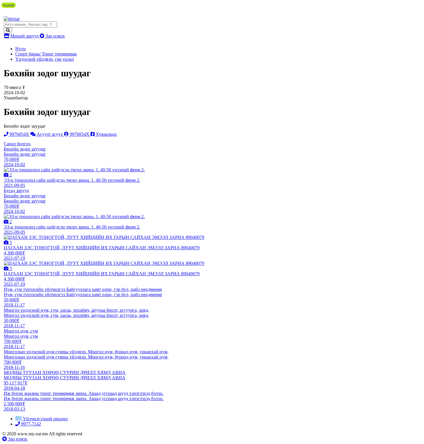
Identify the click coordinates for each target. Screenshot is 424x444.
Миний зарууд (24, 36)
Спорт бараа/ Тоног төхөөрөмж (46, 53)
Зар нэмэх (54, 36)
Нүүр (20, 48)
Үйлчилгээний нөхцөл (45, 418)
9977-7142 (30, 423)
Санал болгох (17, 143)
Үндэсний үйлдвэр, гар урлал (44, 59)
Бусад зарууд (16, 190)
